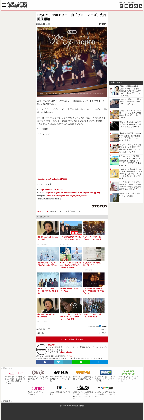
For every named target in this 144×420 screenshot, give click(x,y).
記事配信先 (7, 401)
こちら (69, 356)
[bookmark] (99, 362)
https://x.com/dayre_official (51, 190)
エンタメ (41, 333)
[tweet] (58, 362)
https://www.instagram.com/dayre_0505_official (67, 196)
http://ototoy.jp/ (66, 352)
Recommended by (93, 326)
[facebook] (45, 362)
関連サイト (7, 368)
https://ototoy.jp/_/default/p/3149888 (52, 179)
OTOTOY (103, 24)
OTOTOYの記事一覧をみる (72, 339)
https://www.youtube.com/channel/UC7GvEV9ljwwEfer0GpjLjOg (73, 193)
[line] (81, 362)
